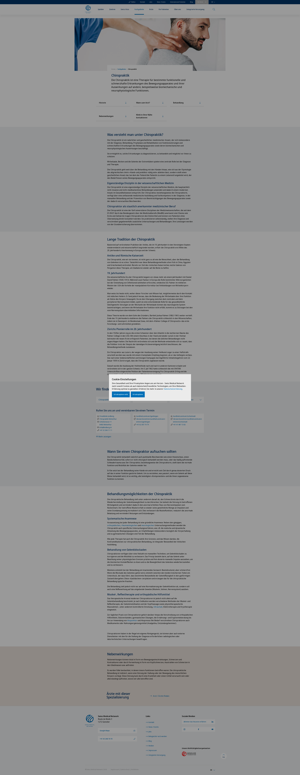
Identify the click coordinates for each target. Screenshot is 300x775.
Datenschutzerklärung (173, 389)
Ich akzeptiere (138, 394)
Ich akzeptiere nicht (121, 394)
